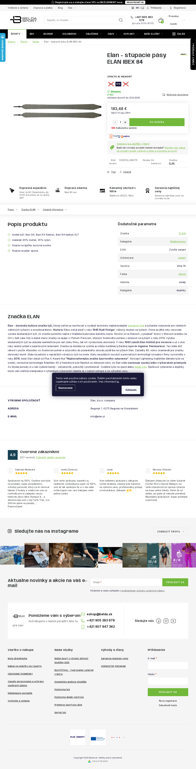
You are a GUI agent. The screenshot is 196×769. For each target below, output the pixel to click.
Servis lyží (60, 713)
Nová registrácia (168, 700)
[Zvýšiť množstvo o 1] (125, 122)
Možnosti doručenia (177, 94)
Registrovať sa (135, 2)
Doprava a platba (43, 7)
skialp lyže (141, 366)
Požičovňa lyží (62, 690)
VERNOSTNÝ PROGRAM (113, 666)
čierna (182, 274)
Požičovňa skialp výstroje (69, 697)
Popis (11, 209)
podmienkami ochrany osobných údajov (143, 590)
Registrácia (180, 7)
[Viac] (178, 34)
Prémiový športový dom (68, 705)
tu (118, 381)
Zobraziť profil (169, 531)
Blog (60, 7)
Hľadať (121, 20)
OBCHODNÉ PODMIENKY (20, 674)
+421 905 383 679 (144, 18)
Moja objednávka (17, 659)
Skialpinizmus (178, 241)
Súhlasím (130, 389)
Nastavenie (65, 387)
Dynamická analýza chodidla (71, 682)
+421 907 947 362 (101, 626)
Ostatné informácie (53, 209)
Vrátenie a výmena (18, 7)
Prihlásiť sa (175, 582)
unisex (182, 257)
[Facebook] (158, 620)
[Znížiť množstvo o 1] (115, 122)
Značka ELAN (28, 209)
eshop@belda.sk (99, 614)
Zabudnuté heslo (168, 705)
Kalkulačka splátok (126, 127)
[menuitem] (17, 34)
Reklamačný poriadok (20, 693)
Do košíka (157, 122)
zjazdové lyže (136, 325)
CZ (142, 7)
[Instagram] (166, 620)
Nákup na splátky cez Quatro (25, 666)
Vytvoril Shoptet (100, 761)
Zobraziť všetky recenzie (50, 457)
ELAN (172, 163)
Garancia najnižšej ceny (114, 659)
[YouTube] (173, 620)
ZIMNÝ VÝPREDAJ (193, 54)
